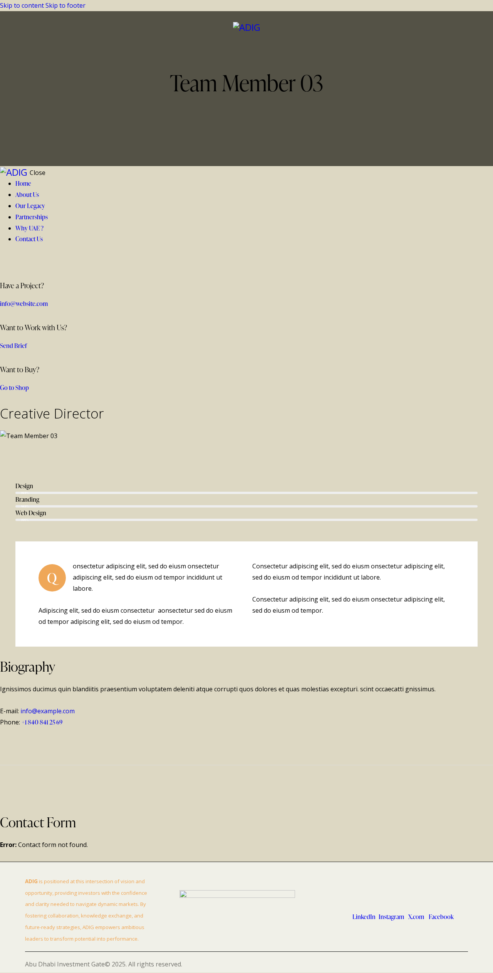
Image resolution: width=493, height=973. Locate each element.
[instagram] (74, 451)
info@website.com (24, 303)
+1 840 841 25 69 (42, 722)
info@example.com (47, 711)
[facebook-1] (9, 451)
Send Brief (13, 345)
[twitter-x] (461, 27)
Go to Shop (14, 387)
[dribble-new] (52, 451)
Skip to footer (65, 5)
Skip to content (22, 5)
